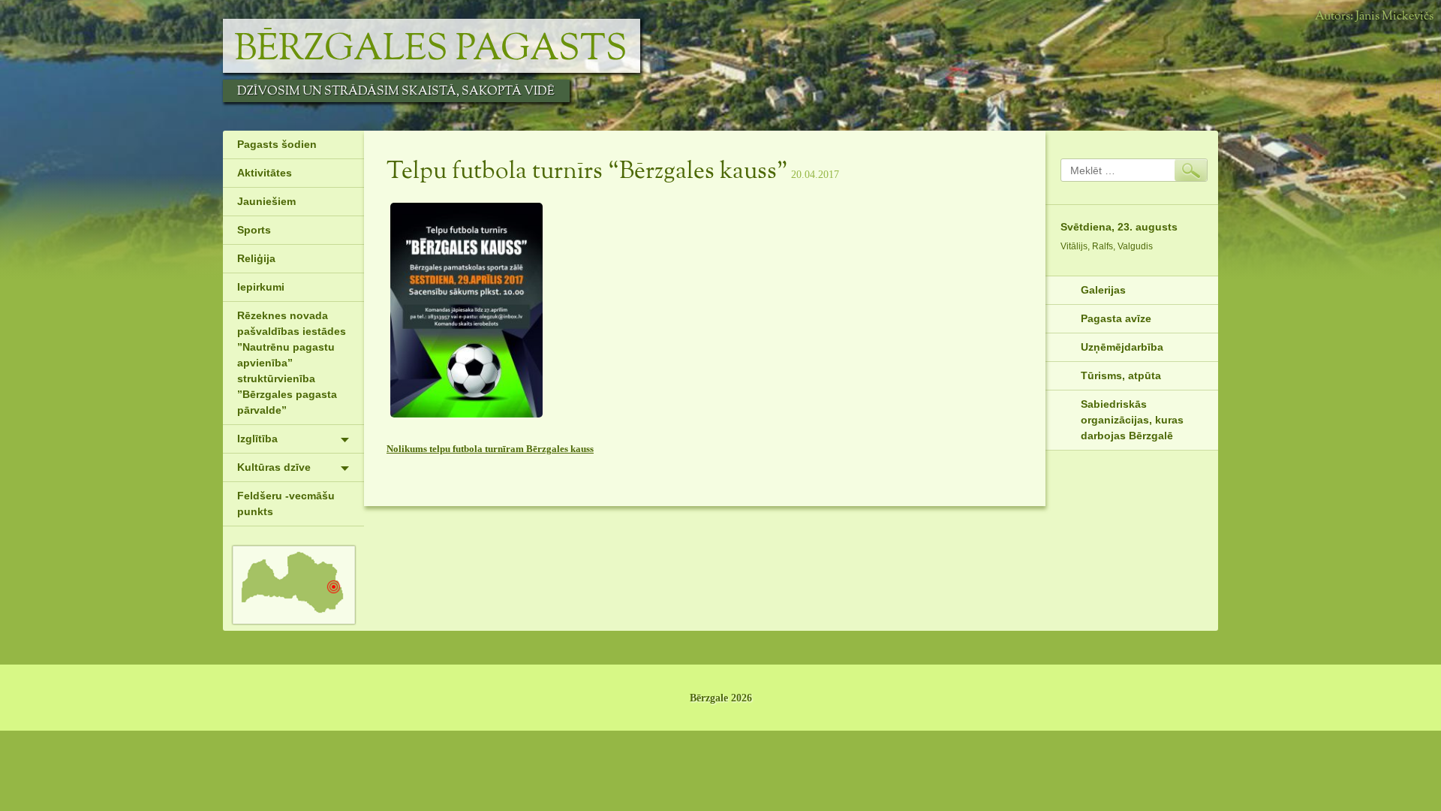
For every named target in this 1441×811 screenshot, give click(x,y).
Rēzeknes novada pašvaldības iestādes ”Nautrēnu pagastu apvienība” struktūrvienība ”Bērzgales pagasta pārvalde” (291, 362)
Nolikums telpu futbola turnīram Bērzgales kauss (490, 448)
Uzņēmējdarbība (1122, 347)
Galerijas (1103, 290)
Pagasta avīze (1116, 318)
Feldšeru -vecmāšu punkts (286, 503)
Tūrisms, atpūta (1121, 375)
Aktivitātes (264, 173)
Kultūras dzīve (274, 467)
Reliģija (256, 258)
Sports (254, 230)
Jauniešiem (266, 201)
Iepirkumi (260, 287)
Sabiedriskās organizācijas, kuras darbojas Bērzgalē (1132, 420)
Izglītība (257, 439)
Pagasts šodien (277, 144)
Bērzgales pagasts (430, 50)
